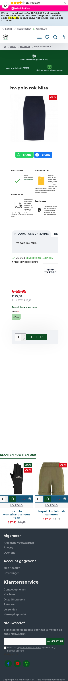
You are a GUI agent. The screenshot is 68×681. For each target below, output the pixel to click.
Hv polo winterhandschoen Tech (16, 514)
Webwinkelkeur (28, 179)
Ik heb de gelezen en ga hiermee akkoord (32, 649)
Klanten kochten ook (18, 455)
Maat (14, 311)
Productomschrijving (31, 233)
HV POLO (25, 46)
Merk (13, 46)
